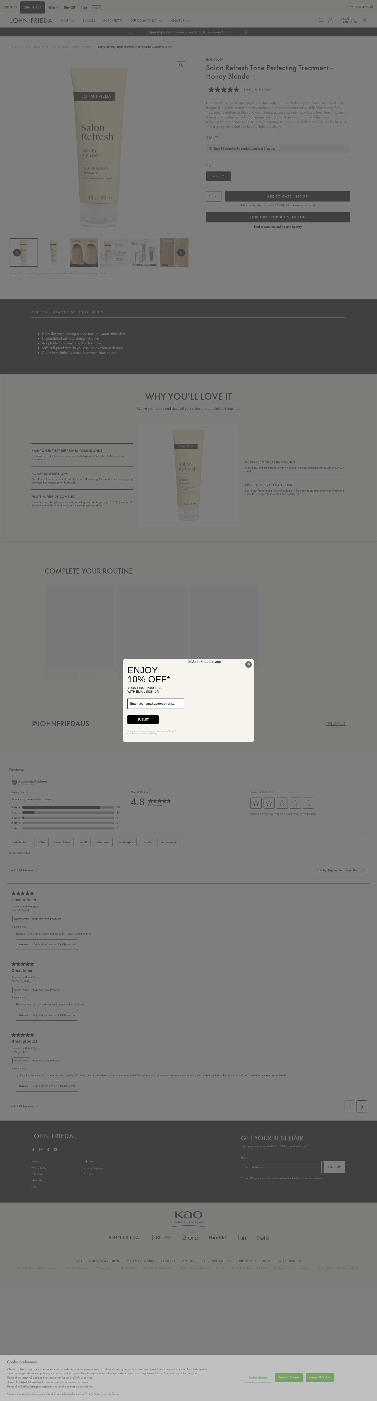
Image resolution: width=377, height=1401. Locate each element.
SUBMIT (143, 719)
